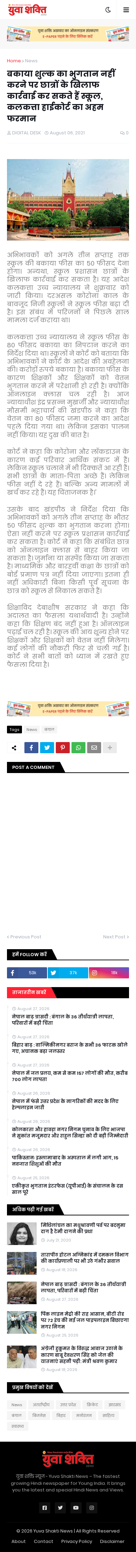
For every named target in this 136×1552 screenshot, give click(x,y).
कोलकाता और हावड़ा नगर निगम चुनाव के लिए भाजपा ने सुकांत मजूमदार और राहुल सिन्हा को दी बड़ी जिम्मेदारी (70, 1133)
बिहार (61, 1415)
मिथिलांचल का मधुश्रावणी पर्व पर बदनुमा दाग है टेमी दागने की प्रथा (83, 1228)
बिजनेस (39, 1415)
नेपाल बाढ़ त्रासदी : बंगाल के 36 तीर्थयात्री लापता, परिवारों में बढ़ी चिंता (63, 1020)
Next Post (114, 936)
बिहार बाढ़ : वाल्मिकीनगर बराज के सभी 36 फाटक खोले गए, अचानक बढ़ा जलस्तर (70, 1048)
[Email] (94, 747)
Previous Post (25, 936)
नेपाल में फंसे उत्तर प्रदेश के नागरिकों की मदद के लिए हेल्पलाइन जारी (65, 1104)
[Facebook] (31, 747)
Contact (43, 1541)
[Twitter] (47, 747)
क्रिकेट (92, 1405)
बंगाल (49, 729)
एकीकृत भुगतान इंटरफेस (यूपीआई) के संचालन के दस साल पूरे (67, 1189)
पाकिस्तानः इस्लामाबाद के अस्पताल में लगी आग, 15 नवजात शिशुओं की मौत (65, 1161)
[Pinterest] (63, 747)
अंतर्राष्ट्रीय (41, 1405)
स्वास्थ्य (18, 1426)
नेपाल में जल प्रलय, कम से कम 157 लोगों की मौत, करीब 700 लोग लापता (70, 1076)
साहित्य (108, 1415)
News (31, 60)
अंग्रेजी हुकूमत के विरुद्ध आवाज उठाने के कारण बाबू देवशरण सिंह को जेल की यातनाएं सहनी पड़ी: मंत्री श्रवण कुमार (82, 1355)
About (19, 1541)
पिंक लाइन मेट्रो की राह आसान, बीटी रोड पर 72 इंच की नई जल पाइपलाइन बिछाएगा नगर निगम (85, 1320)
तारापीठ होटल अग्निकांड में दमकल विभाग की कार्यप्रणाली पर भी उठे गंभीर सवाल (85, 1258)
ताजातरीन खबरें (29, 992)
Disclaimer (112, 1541)
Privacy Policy (76, 1541)
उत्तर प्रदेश (68, 1405)
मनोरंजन (84, 1415)
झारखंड (115, 1405)
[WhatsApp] (78, 747)
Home (14, 60)
